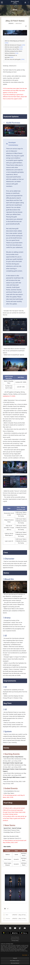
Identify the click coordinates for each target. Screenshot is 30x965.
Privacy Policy (15, 940)
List (7, 908)
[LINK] (6, 43)
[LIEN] (23, 45)
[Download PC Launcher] (25, 2)
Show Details (24, 955)
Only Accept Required (15, 963)
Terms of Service (15, 937)
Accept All (15, 958)
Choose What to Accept (14, 960)
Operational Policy (15, 939)
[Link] (16, 53)
